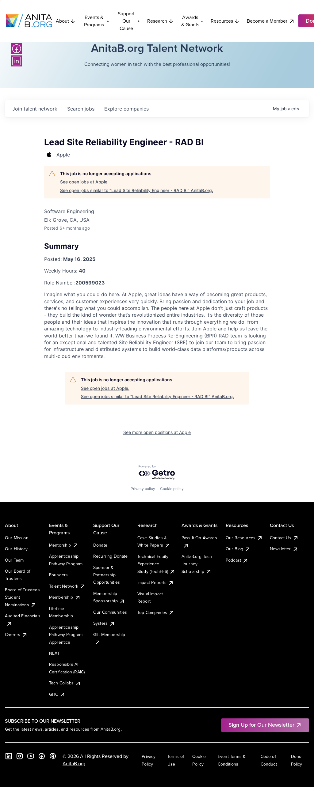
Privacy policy (143, 488)
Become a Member (267, 20)
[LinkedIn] (16, 60)
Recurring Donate (110, 556)
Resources (222, 20)
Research (157, 20)
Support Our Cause (126, 21)
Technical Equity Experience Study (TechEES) (153, 563)
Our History (16, 549)
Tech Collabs (61, 683)
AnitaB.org (74, 763)
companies (126, 109)
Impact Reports (152, 582)
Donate (100, 545)
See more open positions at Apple (157, 432)
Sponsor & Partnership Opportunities (106, 575)
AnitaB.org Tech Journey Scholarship (197, 563)
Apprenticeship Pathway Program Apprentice (65, 634)
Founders (58, 575)
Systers (100, 623)
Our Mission (17, 538)
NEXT (54, 653)
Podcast (233, 560)
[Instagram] (19, 756)
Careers (12, 634)
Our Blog (234, 549)
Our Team (14, 560)
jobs (80, 109)
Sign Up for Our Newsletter (261, 725)
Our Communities (110, 612)
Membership (61, 597)
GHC (53, 694)
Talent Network (63, 586)
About (62, 20)
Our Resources (240, 538)
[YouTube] (30, 756)
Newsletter (280, 549)
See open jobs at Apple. (84, 181)
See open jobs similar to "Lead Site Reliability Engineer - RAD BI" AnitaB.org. (136, 190)
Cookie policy (172, 488)
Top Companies (152, 612)
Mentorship (60, 545)
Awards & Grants (190, 21)
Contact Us (280, 538)
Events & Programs (94, 21)
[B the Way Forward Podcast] (52, 756)
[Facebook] (16, 48)
